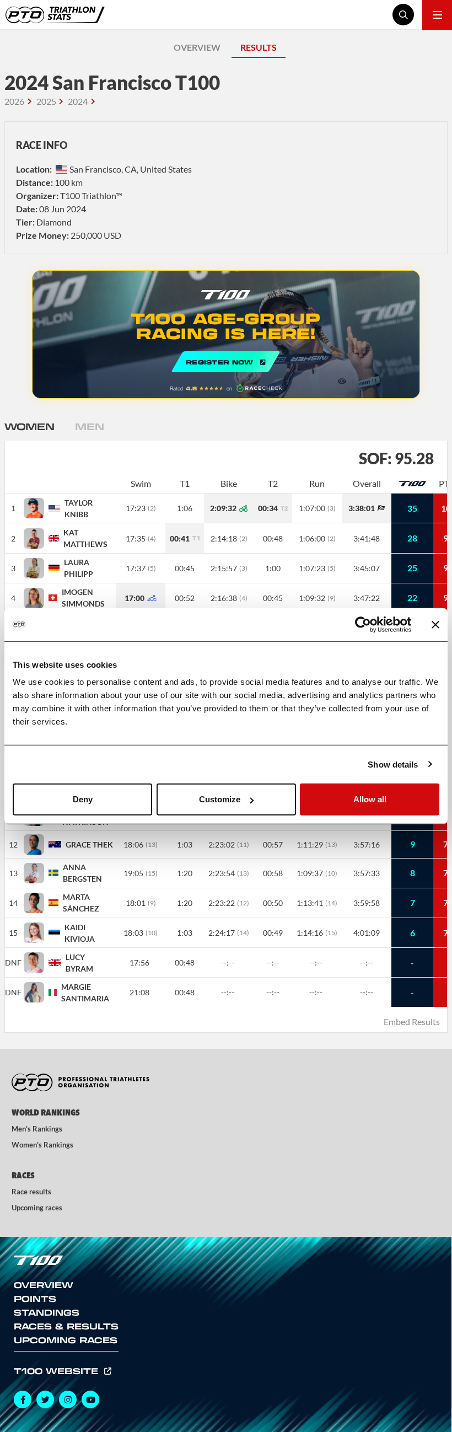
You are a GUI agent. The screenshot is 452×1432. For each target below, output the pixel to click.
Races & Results (66, 1326)
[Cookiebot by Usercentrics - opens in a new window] (363, 624)
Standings (46, 1312)
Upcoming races (37, 1207)
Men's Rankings (37, 1128)
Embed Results (412, 1021)
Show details (393, 764)
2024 (78, 101)
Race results (31, 1191)
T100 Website (57, 1370)
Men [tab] (89, 426)
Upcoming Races (65, 1339)
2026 (14, 101)
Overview (43, 1284)
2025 (46, 101)
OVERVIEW (197, 47)
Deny (83, 799)
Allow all (369, 799)
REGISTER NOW (226, 334)
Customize (219, 799)
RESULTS (258, 47)
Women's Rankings (42, 1144)
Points (35, 1298)
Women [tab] (29, 426)
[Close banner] (435, 624)
